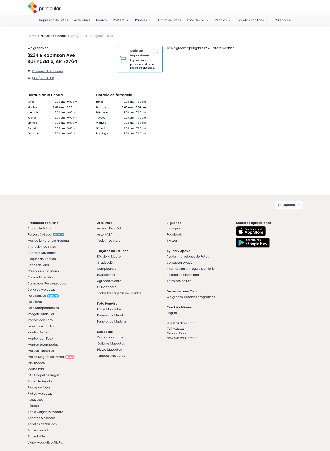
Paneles (141, 20)
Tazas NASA (36, 436)
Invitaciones (106, 275)
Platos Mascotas (40, 393)
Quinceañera (106, 287)
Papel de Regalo (40, 381)
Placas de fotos (39, 387)
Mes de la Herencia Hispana (48, 240)
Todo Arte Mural (109, 240)
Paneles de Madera (111, 321)
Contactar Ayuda (179, 262)
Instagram (174, 228)
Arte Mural (82, 20)
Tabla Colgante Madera (45, 412)
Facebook (174, 234)
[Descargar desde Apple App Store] (251, 231)
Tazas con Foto (39, 430)
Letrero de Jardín (41, 326)
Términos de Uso (179, 281)
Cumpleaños (106, 269)
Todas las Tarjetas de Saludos (119, 293)
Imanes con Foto (40, 320)
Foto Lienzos (37, 295)
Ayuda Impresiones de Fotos (188, 256)
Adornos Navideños (42, 253)
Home (32, 36)
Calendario (283, 20)
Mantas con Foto (40, 338)
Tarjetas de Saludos (42, 424)
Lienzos (101, 20)
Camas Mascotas (41, 277)
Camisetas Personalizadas (47, 283)
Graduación (106, 262)
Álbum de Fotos (169, 20)
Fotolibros (35, 302)
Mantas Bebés (38, 332)
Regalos (221, 20)
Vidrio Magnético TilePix (45, 442)
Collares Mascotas (41, 289)
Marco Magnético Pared (46, 357)
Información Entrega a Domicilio (191, 269)
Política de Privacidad (183, 275)
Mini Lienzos (36, 363)
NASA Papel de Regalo (44, 375)
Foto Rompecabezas (43, 308)
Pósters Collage (39, 234)
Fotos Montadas (109, 309)
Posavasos (35, 399)
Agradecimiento (109, 281)
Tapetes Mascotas (42, 418)
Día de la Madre (109, 256)
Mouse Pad (36, 369)
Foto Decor (195, 20)
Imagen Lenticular (41, 314)
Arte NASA (104, 234)
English (172, 313)
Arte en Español (109, 228)
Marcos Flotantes (41, 351)
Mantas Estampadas (43, 344)
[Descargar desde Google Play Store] (253, 243)
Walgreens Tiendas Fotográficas (191, 297)
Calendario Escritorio (43, 271)
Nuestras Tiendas (53, 36)
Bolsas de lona (38, 265)
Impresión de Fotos (53, 20)
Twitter (172, 240)
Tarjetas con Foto (250, 20)
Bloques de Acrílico (42, 259)
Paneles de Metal (110, 315)
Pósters (118, 20)
